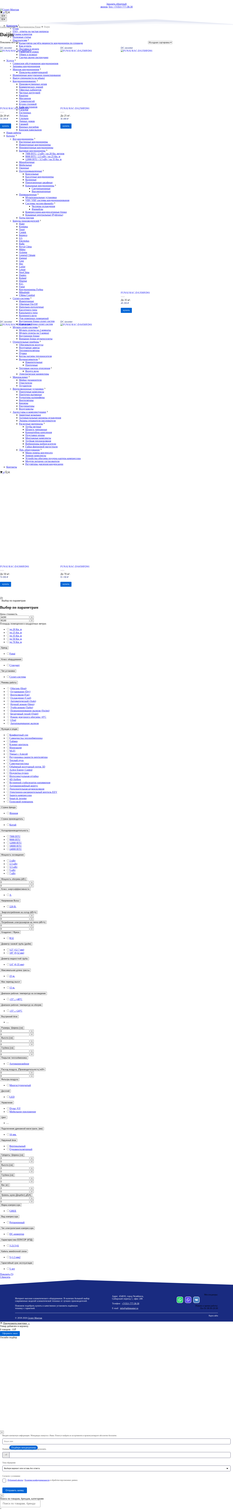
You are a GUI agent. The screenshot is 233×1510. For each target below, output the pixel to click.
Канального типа (28, 312)
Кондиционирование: (24, 81)
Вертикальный (18, 1146)
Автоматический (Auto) (23, 701)
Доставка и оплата (29, 48)
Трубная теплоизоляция (38, 441)
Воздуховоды (26, 409)
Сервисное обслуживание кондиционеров (35, 63)
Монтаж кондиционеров (26, 69)
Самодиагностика (19, 763)
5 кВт (13, 870)
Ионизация (16, 747)
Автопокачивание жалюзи (24, 723)
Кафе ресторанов (28, 107)
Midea (22, 249)
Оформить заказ (10, 1333)
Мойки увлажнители (30, 380)
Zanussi (23, 258)
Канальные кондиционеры (39, 185)
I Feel (13, 720)
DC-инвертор (17, 1234)
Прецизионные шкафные (39, 182)
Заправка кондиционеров (26, 66)
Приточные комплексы (31, 391)
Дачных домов (27, 121)
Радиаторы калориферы (32, 397)
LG (21, 238)
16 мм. (13, 1134)
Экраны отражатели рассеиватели (37, 420)
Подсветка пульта (19, 773)
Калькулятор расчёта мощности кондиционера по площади (51, 43)
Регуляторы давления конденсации (44, 464)
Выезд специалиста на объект (29, 78)
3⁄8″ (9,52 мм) (17, 953)
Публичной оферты (15, 1480)
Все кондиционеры (23, 139)
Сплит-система (18, 676)
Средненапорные (41, 188)
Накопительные (33, 362)
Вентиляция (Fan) (19, 694)
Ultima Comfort (27, 295)
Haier (22, 223)
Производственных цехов (33, 84)
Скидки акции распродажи (33, 57)
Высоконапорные (41, 191)
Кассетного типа (28, 309)
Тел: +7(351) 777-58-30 (120, 6)
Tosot (22, 229)
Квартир (23, 95)
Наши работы (13, 132)
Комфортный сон (19, 735)
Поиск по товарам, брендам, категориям (22, 1498)
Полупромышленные (30, 171)
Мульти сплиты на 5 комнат (34, 333)
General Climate (27, 255)
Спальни (24, 118)
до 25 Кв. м (16, 632)
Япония (14, 813)
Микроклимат (20, 377)
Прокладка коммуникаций (33, 72)
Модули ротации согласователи (42, 461)
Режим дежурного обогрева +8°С (28, 717)
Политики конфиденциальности (37, 1480)
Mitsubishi (24, 292)
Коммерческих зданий (31, 87)
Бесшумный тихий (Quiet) (24, 713)
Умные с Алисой (19, 754)
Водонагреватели (28, 359)
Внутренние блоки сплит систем (37, 321)
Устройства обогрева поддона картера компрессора (53, 458)
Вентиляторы (26, 400)
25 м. (12, 976)
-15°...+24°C (16, 1010)
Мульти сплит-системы (25, 327)
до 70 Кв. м (16, 642)
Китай (13, 824)
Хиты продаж (26, 217)
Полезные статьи (22, 37)
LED (12, 1097)
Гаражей (23, 124)
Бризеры (23, 403)
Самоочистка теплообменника (26, 738)
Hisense (23, 281)
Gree (21, 261)
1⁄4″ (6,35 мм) (17, 964)
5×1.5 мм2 (15, 1257)
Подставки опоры (35, 435)
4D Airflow (15, 779)
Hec (21, 263)
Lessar (22, 269)
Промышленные (28, 194)
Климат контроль (19, 744)
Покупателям (20, 40)
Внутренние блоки (29, 335)
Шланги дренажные (36, 429)
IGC (21, 283)
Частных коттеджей (29, 92)
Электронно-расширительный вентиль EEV (33, 792)
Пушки (23, 353)
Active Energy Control (21, 769)
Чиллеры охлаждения (43, 206)
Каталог (10, 135)
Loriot (22, 266)
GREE (13, 1210)
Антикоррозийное (19, 1063)
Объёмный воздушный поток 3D (27, 766)
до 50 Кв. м (16, 639)
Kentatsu (23, 226)
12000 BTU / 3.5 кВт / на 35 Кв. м (43, 159)
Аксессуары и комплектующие (29, 412)
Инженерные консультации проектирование (37, 75)
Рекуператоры (26, 406)
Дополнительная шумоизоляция (27, 789)
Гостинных (25, 112)
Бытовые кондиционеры (32, 150)
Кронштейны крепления (38, 432)
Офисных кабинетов (30, 89)
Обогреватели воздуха (31, 344)
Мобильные (25, 165)
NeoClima (24, 272)
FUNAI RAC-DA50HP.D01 (14, 566)
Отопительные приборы (26, 342)
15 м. (12, 987)
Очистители (25, 382)
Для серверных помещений (34, 318)
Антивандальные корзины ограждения (40, 417)
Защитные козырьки (30, 415)
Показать (6, 1274)
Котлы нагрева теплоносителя (35, 356)
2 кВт (13, 860)
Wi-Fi (12, 750)
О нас (16, 28)
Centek (22, 232)
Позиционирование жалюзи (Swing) (29, 710)
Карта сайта (213, 1316)
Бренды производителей (26, 221)
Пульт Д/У (15, 1108)
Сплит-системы (21, 298)
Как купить (25, 46)
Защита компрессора (21, 795)
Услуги (10, 60)
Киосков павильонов (30, 129)
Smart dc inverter (18, 798)
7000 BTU (15, 836)
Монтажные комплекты (38, 438)
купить (5, 584)
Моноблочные (27, 162)
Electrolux (24, 241)
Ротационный (17, 1222)
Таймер (14, 741)
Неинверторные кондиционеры (36, 147)
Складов (23, 109)
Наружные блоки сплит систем (36, 324)
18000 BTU (16, 846)
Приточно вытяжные (30, 394)
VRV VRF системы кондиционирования (47, 200)
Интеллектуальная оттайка (24, 776)
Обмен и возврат (28, 54)
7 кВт (13, 873)
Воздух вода (32, 371)
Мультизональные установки (41, 197)
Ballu (21, 243)
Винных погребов (29, 127)
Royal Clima (25, 246)
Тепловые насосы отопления (34, 368)
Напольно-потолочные (31, 307)
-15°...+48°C (16, 999)
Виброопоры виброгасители (40, 443)
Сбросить (5, 1277)
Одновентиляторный (21, 1149)
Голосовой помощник (21, 801)
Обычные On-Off (28, 304)
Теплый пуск (17, 760)
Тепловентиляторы (29, 350)
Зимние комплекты (35, 455)
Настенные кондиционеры (33, 141)
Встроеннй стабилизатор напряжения (30, 782)
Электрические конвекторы (34, 374)
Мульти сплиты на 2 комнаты (35, 330)
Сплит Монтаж (35, 1318)
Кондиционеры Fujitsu (31, 289)
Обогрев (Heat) (18, 688)
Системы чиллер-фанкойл (39, 203)
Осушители (25, 385)
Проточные (31, 365)
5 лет (12, 1268)
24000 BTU (16, 849)
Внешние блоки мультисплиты (35, 338)
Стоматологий (27, 101)
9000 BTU (15, 839)
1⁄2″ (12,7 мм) (17, 949)
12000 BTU (16, 842)
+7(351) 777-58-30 (130, 1303)
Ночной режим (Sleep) (22, 704)
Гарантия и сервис (29, 51)
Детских (23, 115)
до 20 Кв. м (16, 629)
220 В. (13, 906)
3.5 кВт (13, 867)
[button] (7, 12)
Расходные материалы (31, 423)
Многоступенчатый (20, 1085)
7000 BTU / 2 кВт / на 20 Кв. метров (44, 153)
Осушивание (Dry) (20, 691)
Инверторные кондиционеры (35, 144)
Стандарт (15, 665)
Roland (22, 278)
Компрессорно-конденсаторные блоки (46, 212)
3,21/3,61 (14, 1245)
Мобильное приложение (23, 1111)
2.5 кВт (13, 863)
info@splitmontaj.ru (129, 1308)
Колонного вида (28, 315)
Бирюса (23, 235)
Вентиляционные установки (28, 389)
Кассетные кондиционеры (39, 176)
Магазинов (25, 98)
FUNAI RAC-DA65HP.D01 (75, 566)
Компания (11, 25)
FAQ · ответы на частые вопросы (31, 31)
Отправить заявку (15, 1490)
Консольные (32, 174)
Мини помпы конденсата (39, 452)
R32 (12, 938)
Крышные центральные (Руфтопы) (44, 215)
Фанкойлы (37, 209)
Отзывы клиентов (22, 34)
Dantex (22, 275)
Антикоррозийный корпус (24, 785)
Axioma (23, 252)
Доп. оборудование (29, 449)
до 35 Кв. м (16, 635)
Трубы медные (33, 426)
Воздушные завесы (29, 347)
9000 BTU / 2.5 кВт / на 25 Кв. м (42, 156)
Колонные (30, 179)
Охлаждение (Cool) (20, 698)
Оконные (24, 168)
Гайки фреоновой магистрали (41, 446)
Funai (22, 286)
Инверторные (26, 301)
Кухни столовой (28, 104)
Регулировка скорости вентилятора (29, 757)
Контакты (11, 467)
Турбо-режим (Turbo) (21, 707)
